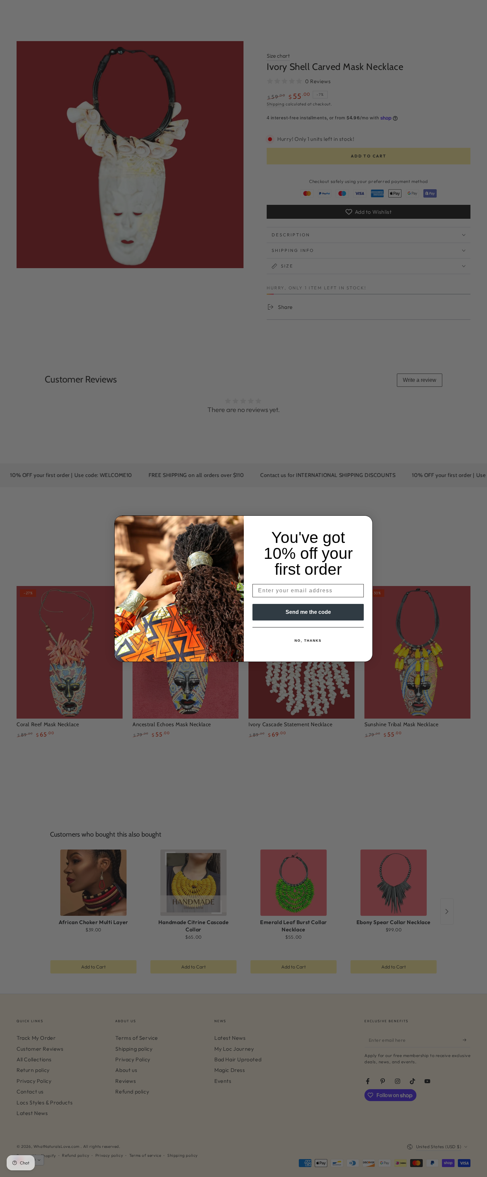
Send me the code (308, 612)
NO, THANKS (308, 640)
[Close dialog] (365, 523)
